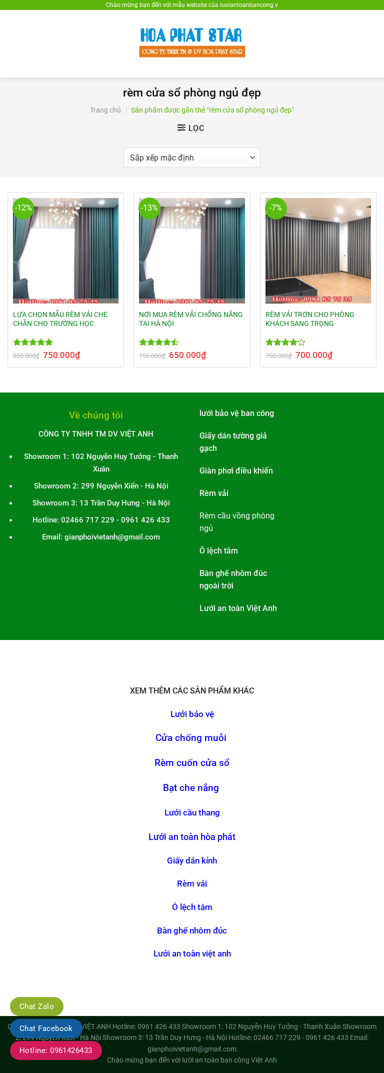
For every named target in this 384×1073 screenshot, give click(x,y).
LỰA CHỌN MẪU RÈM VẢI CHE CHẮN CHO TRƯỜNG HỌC (60, 319)
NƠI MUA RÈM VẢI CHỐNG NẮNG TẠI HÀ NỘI (191, 319)
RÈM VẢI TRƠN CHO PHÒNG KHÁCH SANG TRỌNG (310, 319)
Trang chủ (105, 110)
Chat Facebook (46, 1028)
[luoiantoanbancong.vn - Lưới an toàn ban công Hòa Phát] (192, 44)
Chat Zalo (37, 1006)
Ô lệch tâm (192, 907)
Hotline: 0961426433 (56, 1050)
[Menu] (14, 44)
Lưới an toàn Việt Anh (238, 608)
